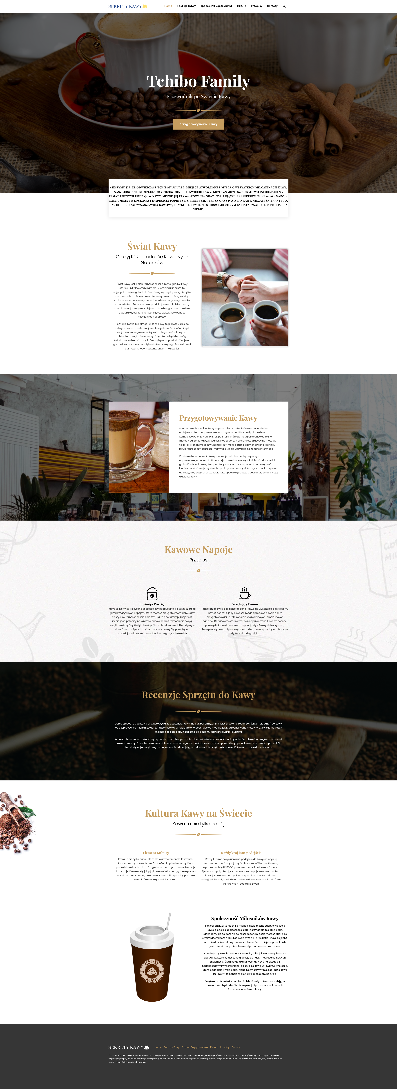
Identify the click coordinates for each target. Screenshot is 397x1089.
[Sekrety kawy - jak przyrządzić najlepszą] (128, 6)
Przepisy (257, 6)
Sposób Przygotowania (216, 6)
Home (168, 6)
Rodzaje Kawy (186, 6)
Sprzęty (272, 6)
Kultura (241, 6)
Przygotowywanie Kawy (199, 124)
